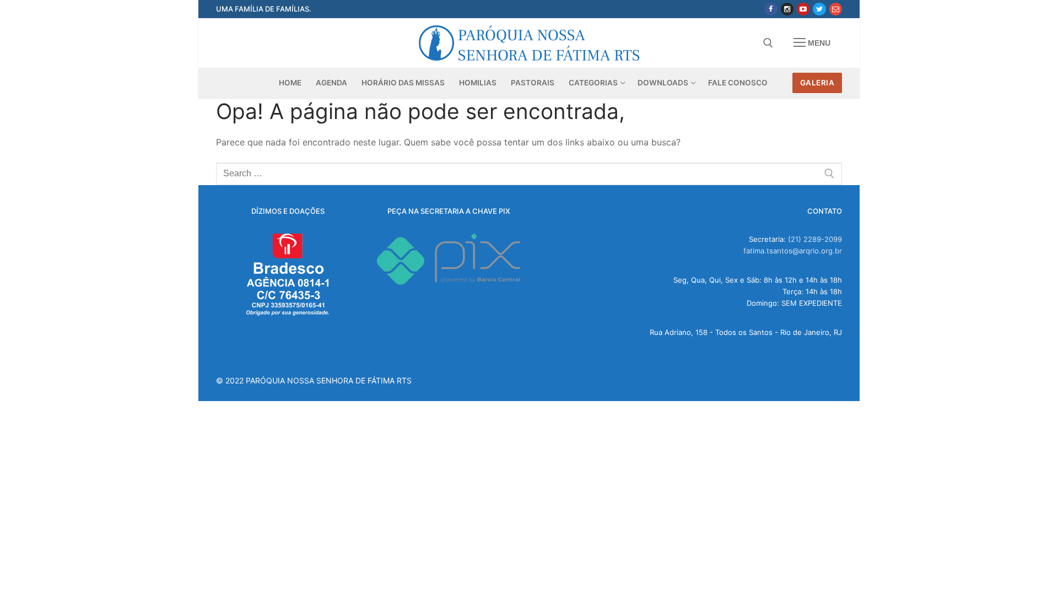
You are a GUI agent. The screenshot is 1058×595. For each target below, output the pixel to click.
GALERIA (817, 82)
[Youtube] (803, 9)
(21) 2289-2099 (815, 239)
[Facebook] (770, 9)
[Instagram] (787, 9)
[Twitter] (819, 9)
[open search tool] (768, 43)
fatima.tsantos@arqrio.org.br (792, 250)
